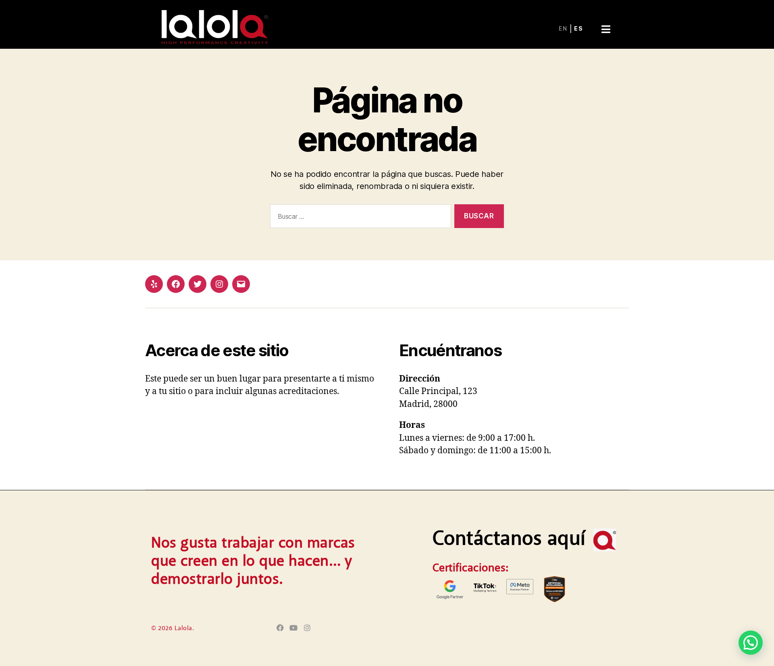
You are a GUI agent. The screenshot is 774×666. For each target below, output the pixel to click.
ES (578, 28)
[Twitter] (197, 284)
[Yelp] (154, 284)
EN (563, 28)
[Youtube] (294, 628)
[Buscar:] (359, 217)
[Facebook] (176, 284)
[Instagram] (219, 284)
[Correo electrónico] (241, 284)
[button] (606, 22)
